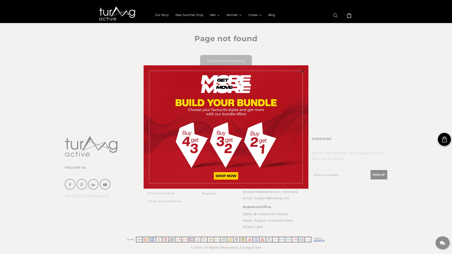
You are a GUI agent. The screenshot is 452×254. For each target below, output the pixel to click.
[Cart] (349, 15)
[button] (335, 15)
